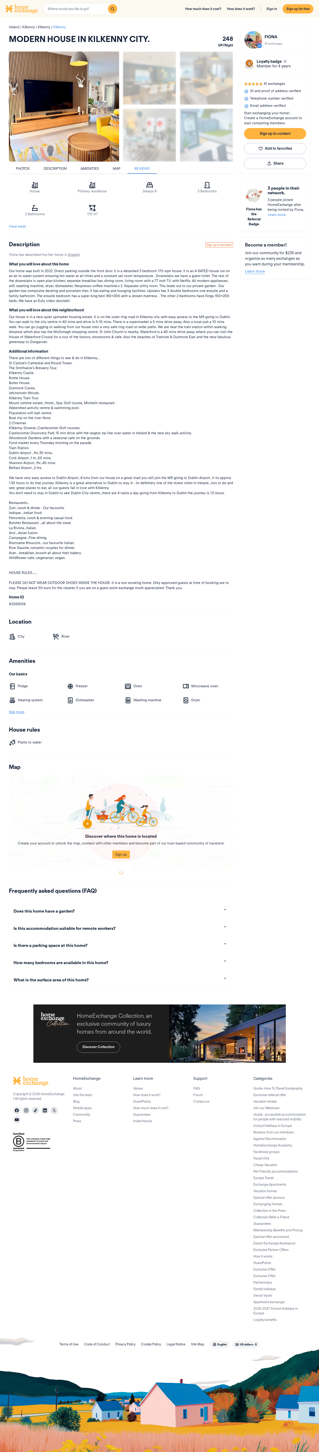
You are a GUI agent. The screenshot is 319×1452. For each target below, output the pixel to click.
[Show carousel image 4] (206, 135)
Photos (23, 169)
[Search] (112, 9)
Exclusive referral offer (269, 1095)
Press (77, 1121)
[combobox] (80, 8)
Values (138, 1088)
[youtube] (17, 1119)
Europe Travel (263, 1178)
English (73, 255)
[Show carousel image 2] (206, 78)
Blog (76, 1101)
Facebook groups (266, 1152)
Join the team (82, 1095)
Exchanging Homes (267, 1204)
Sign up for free (298, 9)
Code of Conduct (97, 1344)
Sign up (121, 854)
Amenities (90, 169)
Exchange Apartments (269, 1184)
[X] (54, 1110)
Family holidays (264, 1289)
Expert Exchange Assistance (274, 1243)
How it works (263, 1256)
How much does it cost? (203, 9)
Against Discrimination (269, 1139)
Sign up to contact (275, 133)
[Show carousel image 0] (64, 107)
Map (117, 169)
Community (81, 1114)
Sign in (271, 9)
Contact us (201, 1101)
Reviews (142, 169)
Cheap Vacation (265, 1165)
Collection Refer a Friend (271, 1217)
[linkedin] (45, 1110)
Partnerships (262, 1282)
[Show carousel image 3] (149, 135)
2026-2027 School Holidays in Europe (275, 1311)
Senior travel (262, 1295)
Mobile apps (82, 1108)
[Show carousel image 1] (149, 78)
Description (55, 169)
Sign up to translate (219, 245)
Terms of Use (69, 1344)
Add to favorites (278, 148)
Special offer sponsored (271, 1237)
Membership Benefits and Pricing (278, 1230)
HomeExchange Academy (272, 1145)
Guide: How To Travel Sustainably (277, 1088)
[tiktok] (35, 1110)
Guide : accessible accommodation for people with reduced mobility (279, 1117)
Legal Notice (176, 1344)
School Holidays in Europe (272, 1126)
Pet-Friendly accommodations (275, 1171)
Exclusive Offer (264, 1269)
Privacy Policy (125, 1344)
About (77, 1088)
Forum (198, 1095)
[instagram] (26, 1110)
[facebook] (17, 1110)
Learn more (277, 215)
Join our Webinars (266, 1108)
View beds (17, 226)
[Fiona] (253, 40)
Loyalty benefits (265, 1320)
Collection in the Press (269, 1210)
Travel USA (261, 1158)
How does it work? (241, 9)
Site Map (197, 1344)
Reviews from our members (273, 1132)
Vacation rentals (265, 1101)
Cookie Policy (151, 1344)
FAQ (196, 1088)
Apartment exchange (269, 1302)
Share (278, 163)
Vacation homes (265, 1191)
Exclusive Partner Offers (271, 1250)
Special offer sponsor (269, 1197)
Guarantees (142, 1114)
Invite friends (142, 1121)
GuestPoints (142, 1101)
